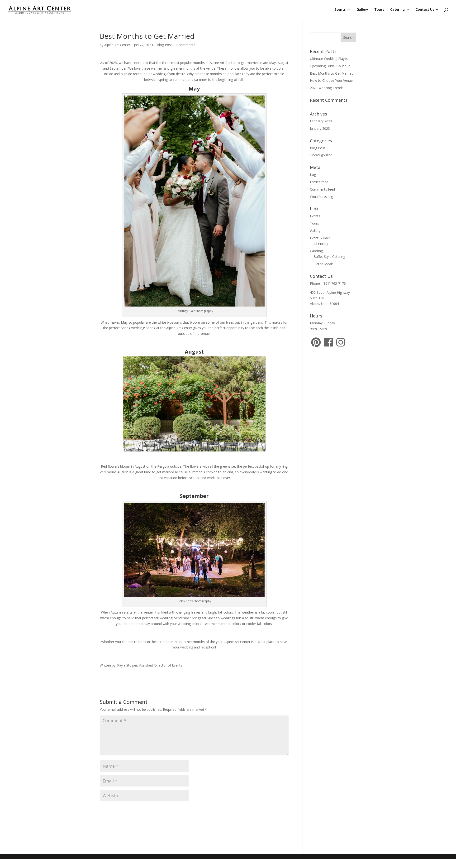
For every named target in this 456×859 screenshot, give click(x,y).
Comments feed (322, 189)
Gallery (362, 10)
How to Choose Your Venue (331, 80)
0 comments (185, 45)
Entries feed (319, 182)
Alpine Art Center (117, 45)
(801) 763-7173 (334, 283)
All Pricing (321, 243)
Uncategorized (321, 155)
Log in (314, 174)
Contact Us (425, 10)
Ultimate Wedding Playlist (329, 58)
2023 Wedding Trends (326, 88)
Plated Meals (323, 264)
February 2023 (321, 121)
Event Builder (320, 238)
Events (340, 10)
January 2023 (320, 128)
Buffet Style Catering (329, 256)
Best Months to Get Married (331, 73)
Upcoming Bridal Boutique (330, 66)
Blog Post (164, 45)
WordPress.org (321, 196)
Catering (397, 10)
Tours (379, 10)
